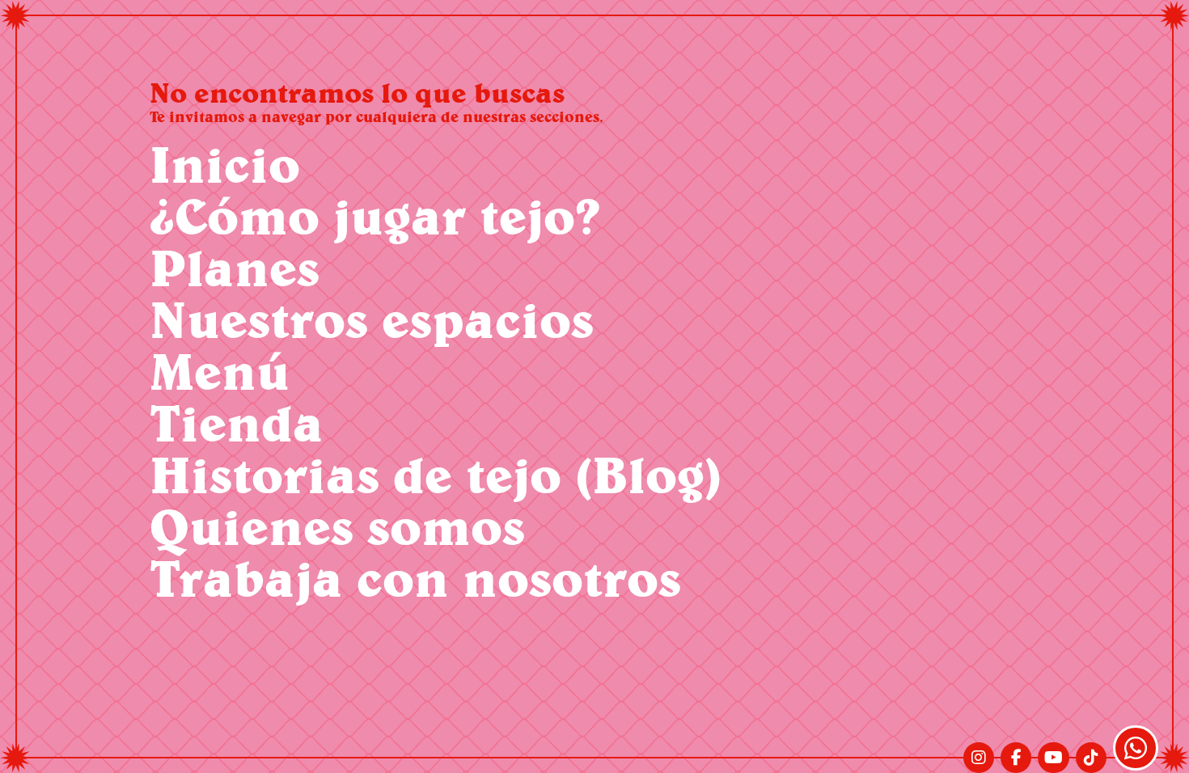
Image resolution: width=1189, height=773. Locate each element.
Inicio (225, 164)
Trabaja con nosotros (415, 578)
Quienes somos (337, 526)
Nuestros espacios (372, 319)
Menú (220, 371)
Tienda (237, 422)
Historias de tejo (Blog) (435, 474)
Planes (234, 267)
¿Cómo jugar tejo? (375, 215)
